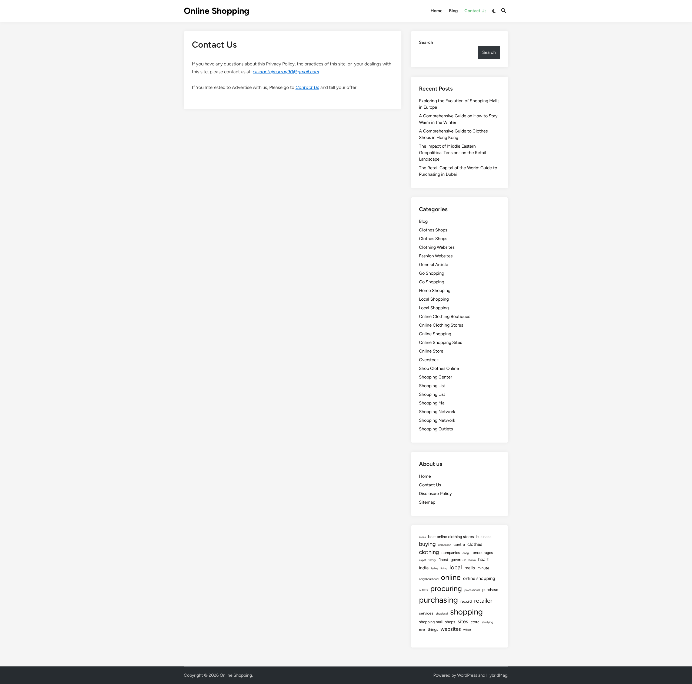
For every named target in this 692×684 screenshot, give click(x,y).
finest (443, 559)
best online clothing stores (451, 536)
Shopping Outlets (436, 428)
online (451, 577)
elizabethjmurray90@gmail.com (286, 71)
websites (451, 629)
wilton (467, 630)
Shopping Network (437, 411)
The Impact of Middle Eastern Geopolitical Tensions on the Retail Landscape (452, 153)
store (475, 621)
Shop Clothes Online (439, 368)
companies (450, 552)
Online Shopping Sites (440, 342)
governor (458, 559)
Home (437, 10)
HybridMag (496, 675)
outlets (423, 590)
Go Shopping (431, 273)
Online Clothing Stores (441, 325)
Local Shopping (434, 299)
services (426, 613)
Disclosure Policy (435, 493)
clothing (429, 552)
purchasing (438, 600)
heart (483, 559)
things (433, 629)
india (424, 567)
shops (450, 621)
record (466, 601)
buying (427, 544)
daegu (466, 553)
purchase (490, 589)
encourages (483, 552)
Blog (453, 10)
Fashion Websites (436, 255)
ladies (434, 568)
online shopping (479, 578)
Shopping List (432, 385)
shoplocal (442, 613)
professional (472, 590)
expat (422, 560)
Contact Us (475, 10)
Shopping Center (435, 377)
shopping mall (431, 621)
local (456, 567)
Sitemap (427, 502)
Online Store (431, 351)
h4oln (472, 560)
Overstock (429, 359)
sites (463, 621)
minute (483, 568)
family (432, 560)
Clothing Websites (436, 247)
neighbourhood (428, 579)
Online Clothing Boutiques (444, 316)
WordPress (467, 675)
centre (459, 544)
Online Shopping (216, 11)
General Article (433, 264)
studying (487, 622)
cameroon (444, 545)
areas (422, 537)
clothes (474, 544)
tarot (422, 630)
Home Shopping (434, 290)
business (483, 536)
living (444, 568)
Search (426, 42)
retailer (483, 600)
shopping (466, 611)
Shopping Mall (433, 403)
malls (469, 567)
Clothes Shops (433, 230)
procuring (446, 588)
